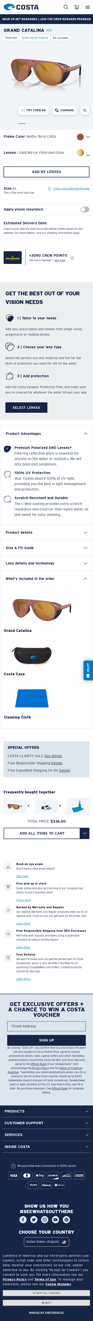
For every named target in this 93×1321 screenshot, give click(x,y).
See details (53, 756)
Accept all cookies (46, 1293)
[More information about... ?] (72, 258)
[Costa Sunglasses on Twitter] (33, 1219)
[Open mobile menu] (87, 7)
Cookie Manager (58, 1284)
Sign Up (46, 1040)
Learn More (23, 923)
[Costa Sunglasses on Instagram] (44, 1219)
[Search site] (65, 7)
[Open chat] (88, 670)
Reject (46, 1303)
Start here (22, 876)
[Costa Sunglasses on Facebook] (23, 1219)
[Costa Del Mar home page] (21, 6)
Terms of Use (45, 1279)
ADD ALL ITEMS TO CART (42, 833)
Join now (59, 260)
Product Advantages (23, 434)
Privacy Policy (40, 1068)
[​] (84, 833)
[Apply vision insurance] (84, 209)
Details (57, 763)
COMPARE (67, 110)
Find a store (23, 900)
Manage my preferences (46, 1312)
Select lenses (26, 407)
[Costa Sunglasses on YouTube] (55, 1219)
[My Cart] (76, 7)
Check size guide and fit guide (71, 188)
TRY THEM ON (36, 110)
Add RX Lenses (46, 172)
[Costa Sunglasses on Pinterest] (66, 1219)
